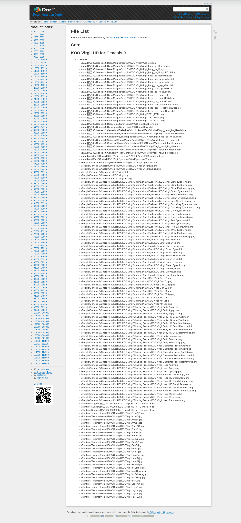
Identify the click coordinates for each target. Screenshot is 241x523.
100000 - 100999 (41, 313)
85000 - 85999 (40, 271)
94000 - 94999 (40, 296)
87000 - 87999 (40, 276)
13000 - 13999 (40, 68)
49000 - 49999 (40, 169)
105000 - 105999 (41, 327)
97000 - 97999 (40, 304)
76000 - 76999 (40, 245)
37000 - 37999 (40, 136)
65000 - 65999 (40, 214)
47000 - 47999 (40, 164)
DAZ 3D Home (43, 369)
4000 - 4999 (39, 43)
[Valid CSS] (134, 516)
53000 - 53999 (40, 181)
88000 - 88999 (40, 279)
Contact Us (41, 375)
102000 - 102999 (41, 318)
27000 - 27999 (40, 107)
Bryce (206, 17)
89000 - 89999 (40, 282)
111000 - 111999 (41, 344)
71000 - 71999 (40, 231)
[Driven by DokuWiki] (147, 516)
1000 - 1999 (39, 34)
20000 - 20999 (40, 88)
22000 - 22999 (40, 93)
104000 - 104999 (41, 324)
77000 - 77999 (40, 248)
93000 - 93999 (40, 293)
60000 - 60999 (40, 200)
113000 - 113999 (41, 349)
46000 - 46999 (40, 161)
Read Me (62, 22)
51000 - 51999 (40, 175)
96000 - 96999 (40, 302)
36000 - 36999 (40, 133)
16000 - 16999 (40, 76)
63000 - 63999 (40, 209)
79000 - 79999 (40, 254)
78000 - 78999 (40, 251)
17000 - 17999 (40, 79)
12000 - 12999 (40, 65)
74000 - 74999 (40, 240)
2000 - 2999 (39, 37)
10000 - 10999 (40, 60)
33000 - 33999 (40, 124)
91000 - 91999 (40, 287)
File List (113, 22)
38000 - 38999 (40, 138)
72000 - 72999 (40, 234)
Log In (209, 2)
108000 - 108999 (41, 335)
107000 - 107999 (41, 332)
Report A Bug (42, 378)
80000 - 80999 (40, 256)
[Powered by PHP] (106, 516)
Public (53, 22)
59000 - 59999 (40, 197)
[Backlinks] (215, 32)
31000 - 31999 (40, 119)
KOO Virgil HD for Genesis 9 (95, 22)
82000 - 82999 (40, 262)
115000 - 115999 (41, 355)
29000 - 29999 (40, 113)
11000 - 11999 (40, 63)
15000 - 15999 (40, 74)
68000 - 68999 (40, 223)
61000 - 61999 (40, 203)
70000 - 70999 (40, 228)
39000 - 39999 (40, 141)
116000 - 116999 (41, 358)
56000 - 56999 (40, 189)
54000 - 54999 (40, 183)
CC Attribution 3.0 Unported (162, 512)
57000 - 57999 (40, 192)
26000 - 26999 (40, 105)
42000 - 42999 (40, 150)
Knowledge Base (44, 372)
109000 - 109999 (41, 338)
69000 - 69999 (40, 226)
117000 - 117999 (41, 361)
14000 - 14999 (40, 71)
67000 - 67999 (40, 220)
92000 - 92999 (40, 290)
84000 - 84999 (40, 268)
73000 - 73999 (40, 237)
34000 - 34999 (40, 127)
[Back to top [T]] (215, 37)
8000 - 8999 (39, 54)
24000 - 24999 (40, 99)
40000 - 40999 (40, 144)
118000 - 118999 (41, 363)
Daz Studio (178, 17)
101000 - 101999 (41, 315)
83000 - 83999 (40, 265)
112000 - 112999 (41, 346)
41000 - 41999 (40, 147)
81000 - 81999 (40, 259)
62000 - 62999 (40, 206)
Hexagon (198, 17)
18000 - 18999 (40, 82)
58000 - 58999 (40, 195)
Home (45, 22)
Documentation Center (48, 14)
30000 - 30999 (40, 116)
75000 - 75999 (40, 242)
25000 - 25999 (40, 102)
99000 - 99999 (40, 310)
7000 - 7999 (39, 51)
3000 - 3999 (39, 40)
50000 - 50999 (40, 172)
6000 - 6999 (39, 48)
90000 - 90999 (40, 285)
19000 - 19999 (40, 85)
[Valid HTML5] (120, 516)
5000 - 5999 (39, 46)
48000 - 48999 (40, 167)
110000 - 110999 (41, 341)
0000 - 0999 (39, 32)
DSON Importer (202, 14)
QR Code (38, 384)
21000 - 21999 (40, 91)
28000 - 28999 (40, 110)
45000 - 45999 (40, 158)
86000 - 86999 (40, 273)
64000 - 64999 (40, 211)
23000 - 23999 (40, 96)
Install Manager (186, 14)
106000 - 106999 (41, 330)
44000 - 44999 (40, 155)
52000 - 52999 (40, 178)
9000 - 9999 (39, 57)
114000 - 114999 (41, 352)
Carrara (189, 17)
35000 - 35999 (40, 130)
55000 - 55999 (40, 186)
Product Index (74, 22)
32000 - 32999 (40, 122)
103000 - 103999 (41, 321)
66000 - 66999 (40, 217)
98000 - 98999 (40, 307)
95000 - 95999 (40, 299)
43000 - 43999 (40, 152)
